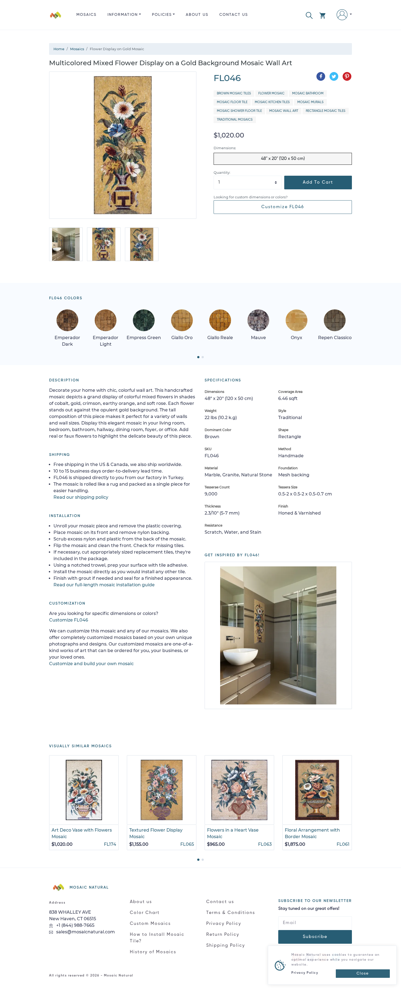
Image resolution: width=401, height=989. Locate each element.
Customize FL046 (282, 207)
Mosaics (86, 15)
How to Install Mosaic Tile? (157, 938)
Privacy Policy (223, 924)
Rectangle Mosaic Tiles (325, 111)
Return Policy (222, 935)
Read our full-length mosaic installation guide (104, 584)
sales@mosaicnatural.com (85, 931)
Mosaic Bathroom (308, 93)
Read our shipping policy (80, 497)
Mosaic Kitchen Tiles (272, 102)
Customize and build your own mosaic (91, 663)
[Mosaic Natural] (55, 19)
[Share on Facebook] (321, 76)
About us (197, 15)
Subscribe (315, 937)
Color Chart (145, 913)
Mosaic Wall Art (283, 111)
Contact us (233, 15)
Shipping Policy (225, 945)
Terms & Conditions (230, 913)
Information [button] (122, 15)
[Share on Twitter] (334, 76)
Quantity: (222, 173)
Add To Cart (318, 182)
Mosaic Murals (310, 102)
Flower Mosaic (271, 93)
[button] (309, 14)
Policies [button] (162, 15)
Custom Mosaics (150, 924)
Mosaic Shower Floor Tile (239, 111)
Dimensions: (225, 148)
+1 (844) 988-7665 (74, 925)
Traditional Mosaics (235, 119)
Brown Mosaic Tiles (234, 93)
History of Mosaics (153, 952)
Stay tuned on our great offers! (308, 909)
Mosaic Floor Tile (232, 102)
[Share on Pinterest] (347, 76)
